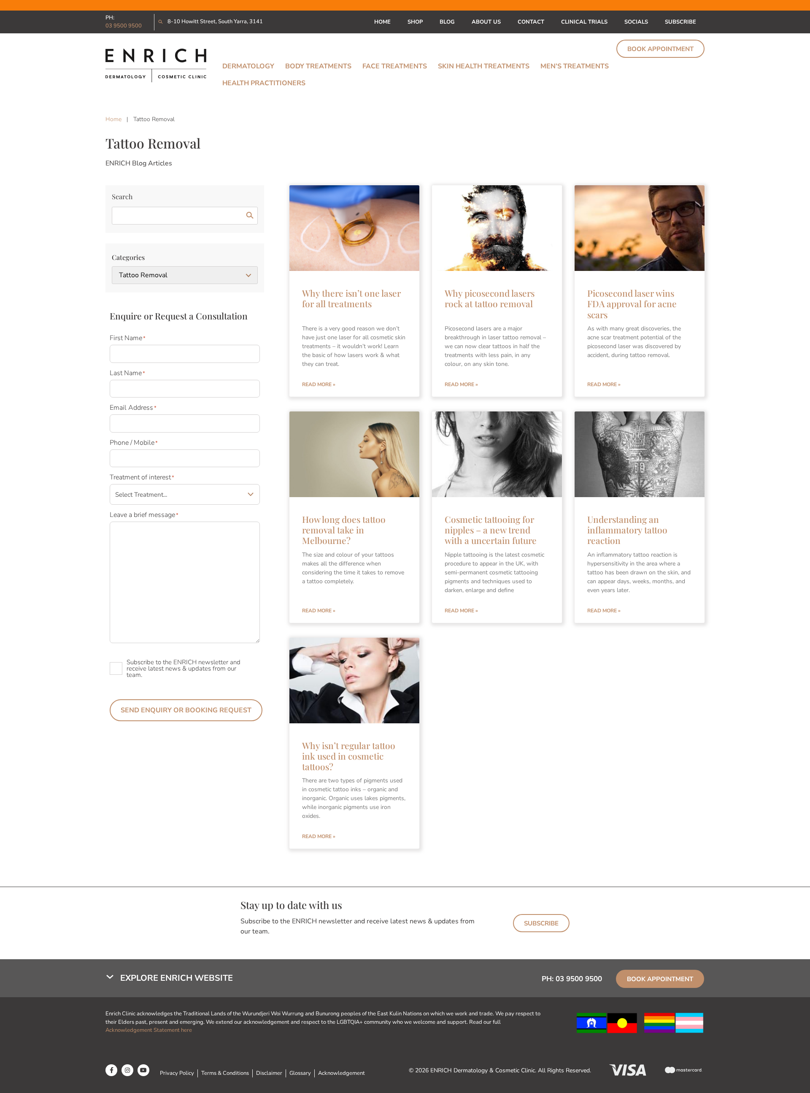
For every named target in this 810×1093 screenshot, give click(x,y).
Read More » (318, 384)
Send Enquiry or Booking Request (186, 710)
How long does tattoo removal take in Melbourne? (344, 529)
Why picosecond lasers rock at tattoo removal (490, 298)
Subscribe (680, 22)
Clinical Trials (584, 22)
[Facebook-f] (111, 1070)
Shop (415, 22)
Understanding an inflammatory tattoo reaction (627, 529)
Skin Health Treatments (483, 66)
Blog (447, 22)
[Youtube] (143, 1070)
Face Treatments (394, 66)
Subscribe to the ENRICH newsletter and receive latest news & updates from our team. (183, 668)
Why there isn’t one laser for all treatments (351, 298)
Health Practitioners (263, 83)
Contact (531, 22)
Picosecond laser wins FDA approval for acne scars (632, 303)
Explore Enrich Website (176, 978)
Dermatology (248, 66)
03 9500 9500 (123, 26)
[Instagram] (127, 1070)
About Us (486, 22)
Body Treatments (318, 66)
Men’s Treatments (574, 66)
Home (382, 22)
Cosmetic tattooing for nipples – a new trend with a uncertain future (491, 529)
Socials (636, 22)
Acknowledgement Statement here (149, 1030)
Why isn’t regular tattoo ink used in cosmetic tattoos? (348, 755)
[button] (291, 978)
